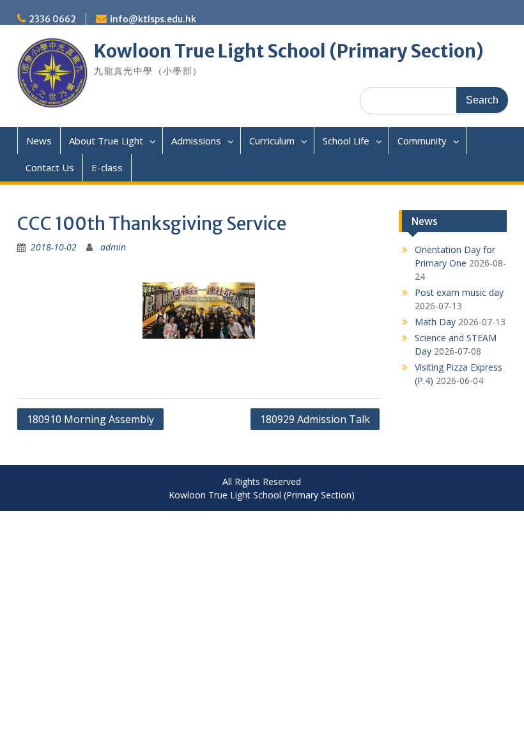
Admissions (196, 140)
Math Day (435, 322)
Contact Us (50, 167)
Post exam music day (459, 292)
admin (113, 247)
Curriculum (272, 140)
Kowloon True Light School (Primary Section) (289, 51)
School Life (346, 140)
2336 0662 (52, 19)
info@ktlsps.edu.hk (153, 19)
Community (422, 140)
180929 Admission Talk (315, 419)
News (39, 140)
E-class (107, 167)
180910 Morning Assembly (90, 419)
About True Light (106, 140)
